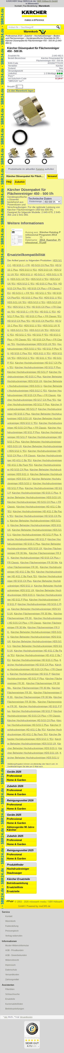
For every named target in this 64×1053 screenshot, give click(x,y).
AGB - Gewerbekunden (16, 955)
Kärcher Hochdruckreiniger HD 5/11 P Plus (38, 367)
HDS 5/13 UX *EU (38, 330)
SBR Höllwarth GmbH (47, 1)
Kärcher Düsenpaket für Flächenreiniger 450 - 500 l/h (25, 176)
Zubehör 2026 (15, 786)
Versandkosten (12, 974)
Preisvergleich (12, 931)
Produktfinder (15, 864)
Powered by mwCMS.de (38, 906)
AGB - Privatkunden (14, 950)
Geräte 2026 (14, 771)
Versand (52, 176)
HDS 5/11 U (26, 274)
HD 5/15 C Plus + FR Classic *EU (43, 316)
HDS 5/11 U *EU (52, 297)
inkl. (6, 1017)
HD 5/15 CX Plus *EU (42, 265)
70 (43, 237)
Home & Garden (16, 780)
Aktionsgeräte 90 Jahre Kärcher (20, 828)
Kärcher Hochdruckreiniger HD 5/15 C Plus (35, 493)
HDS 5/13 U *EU (28, 270)
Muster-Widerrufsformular (17, 945)
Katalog (40, 169)
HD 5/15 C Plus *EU (46, 283)
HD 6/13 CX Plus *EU (18, 321)
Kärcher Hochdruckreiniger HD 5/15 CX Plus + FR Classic (34, 669)
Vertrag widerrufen (13, 936)
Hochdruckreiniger (43, 36)
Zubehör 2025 (15, 836)
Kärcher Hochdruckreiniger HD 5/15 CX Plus (31, 720)
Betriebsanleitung (17, 883)
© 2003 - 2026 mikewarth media (30, 901)
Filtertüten (10, 989)
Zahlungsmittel (12, 979)
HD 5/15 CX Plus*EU (43, 321)
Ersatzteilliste (15, 887)
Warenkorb (44, 6)
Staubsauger (14, 873)
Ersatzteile (13, 891)
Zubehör (28, 36)
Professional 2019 (13, 36)
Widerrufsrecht (12, 960)
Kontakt (18, 6)
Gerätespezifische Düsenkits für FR (42, 38)
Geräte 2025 (14, 814)
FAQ (8, 182)
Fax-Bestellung (30, 6)
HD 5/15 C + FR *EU (23, 293)
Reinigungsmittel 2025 (20, 850)
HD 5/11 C (39, 274)
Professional (14, 776)
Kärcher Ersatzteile (18, 879)
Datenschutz (11, 970)
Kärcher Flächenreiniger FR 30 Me (39, 562)
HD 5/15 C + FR (21, 265)
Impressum (10, 965)
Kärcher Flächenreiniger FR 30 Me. (33, 613)
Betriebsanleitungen (14, 1009)
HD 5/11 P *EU (40, 335)
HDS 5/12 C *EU (25, 283)
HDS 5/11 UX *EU (19, 279)
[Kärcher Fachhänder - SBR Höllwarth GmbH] (34, 15)
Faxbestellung (11, 926)
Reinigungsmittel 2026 (20, 800)
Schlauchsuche (12, 994)
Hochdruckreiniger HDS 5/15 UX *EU (36, 344)
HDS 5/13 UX (45, 270)
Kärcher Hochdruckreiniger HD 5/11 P (27, 372)
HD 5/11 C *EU (43, 293)
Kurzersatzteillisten (14, 1004)
